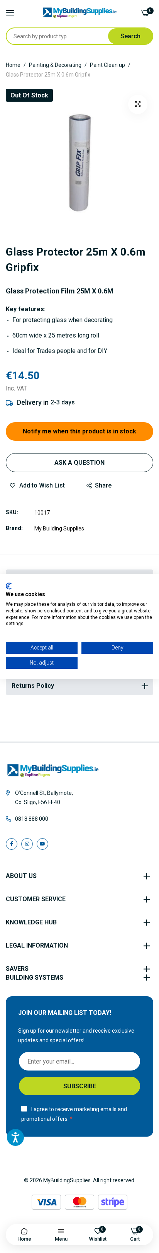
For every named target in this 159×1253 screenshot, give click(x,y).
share (103, 485)
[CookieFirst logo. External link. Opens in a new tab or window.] (9, 585)
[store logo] (80, 13)
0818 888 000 (31, 819)
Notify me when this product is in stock (79, 431)
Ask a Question (79, 462)
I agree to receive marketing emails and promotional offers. (74, 1114)
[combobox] (57, 36)
